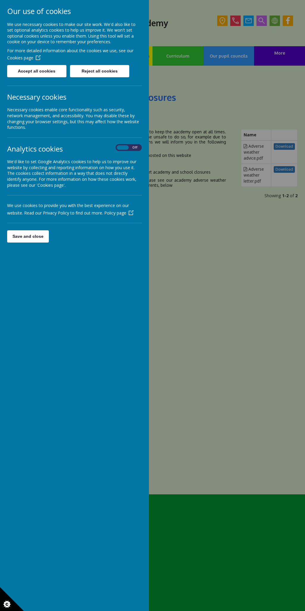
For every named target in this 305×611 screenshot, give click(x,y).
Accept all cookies (36, 71)
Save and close (28, 236)
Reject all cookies (100, 71)
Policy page (115, 213)
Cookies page (20, 58)
